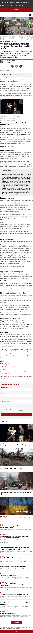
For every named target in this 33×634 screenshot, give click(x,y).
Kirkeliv (5, 534)
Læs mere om (16, 9)
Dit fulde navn (4, 387)
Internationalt (3, 467)
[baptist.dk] (8, 15)
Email (2, 393)
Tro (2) (4, 369)
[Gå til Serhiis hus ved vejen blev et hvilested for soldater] (16, 506)
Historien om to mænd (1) (8, 367)
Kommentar (4, 399)
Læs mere (18, 628)
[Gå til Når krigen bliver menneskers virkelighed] (16, 433)
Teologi (2, 443)
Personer (10, 467)
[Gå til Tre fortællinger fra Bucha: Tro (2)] (16, 457)
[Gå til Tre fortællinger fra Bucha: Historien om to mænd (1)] (16, 481)
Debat (1, 524)
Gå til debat (16, 622)
